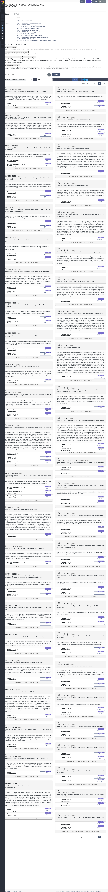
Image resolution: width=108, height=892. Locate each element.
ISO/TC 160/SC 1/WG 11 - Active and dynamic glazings (31, 26)
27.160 (23, 138)
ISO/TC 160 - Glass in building (24, 20)
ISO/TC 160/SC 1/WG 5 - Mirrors (25, 33)
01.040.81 (22, 230)
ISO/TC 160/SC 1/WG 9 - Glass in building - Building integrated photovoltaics (36, 40)
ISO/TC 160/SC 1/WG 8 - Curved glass (27, 39)
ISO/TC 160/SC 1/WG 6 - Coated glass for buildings (30, 35)
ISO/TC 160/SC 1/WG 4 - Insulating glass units (29, 32)
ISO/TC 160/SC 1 (34, 107)
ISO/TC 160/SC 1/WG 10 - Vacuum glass (27, 25)
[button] (75, 79)
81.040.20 (26, 107)
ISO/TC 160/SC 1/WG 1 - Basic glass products (29, 23)
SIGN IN (95, 1)
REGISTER (102, 1)
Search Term (9, 74)
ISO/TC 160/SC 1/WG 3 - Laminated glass (27, 30)
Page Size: (82, 83)
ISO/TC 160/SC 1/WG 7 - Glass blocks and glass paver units (32, 37)
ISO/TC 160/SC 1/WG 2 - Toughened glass (28, 28)
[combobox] (28, 80)
